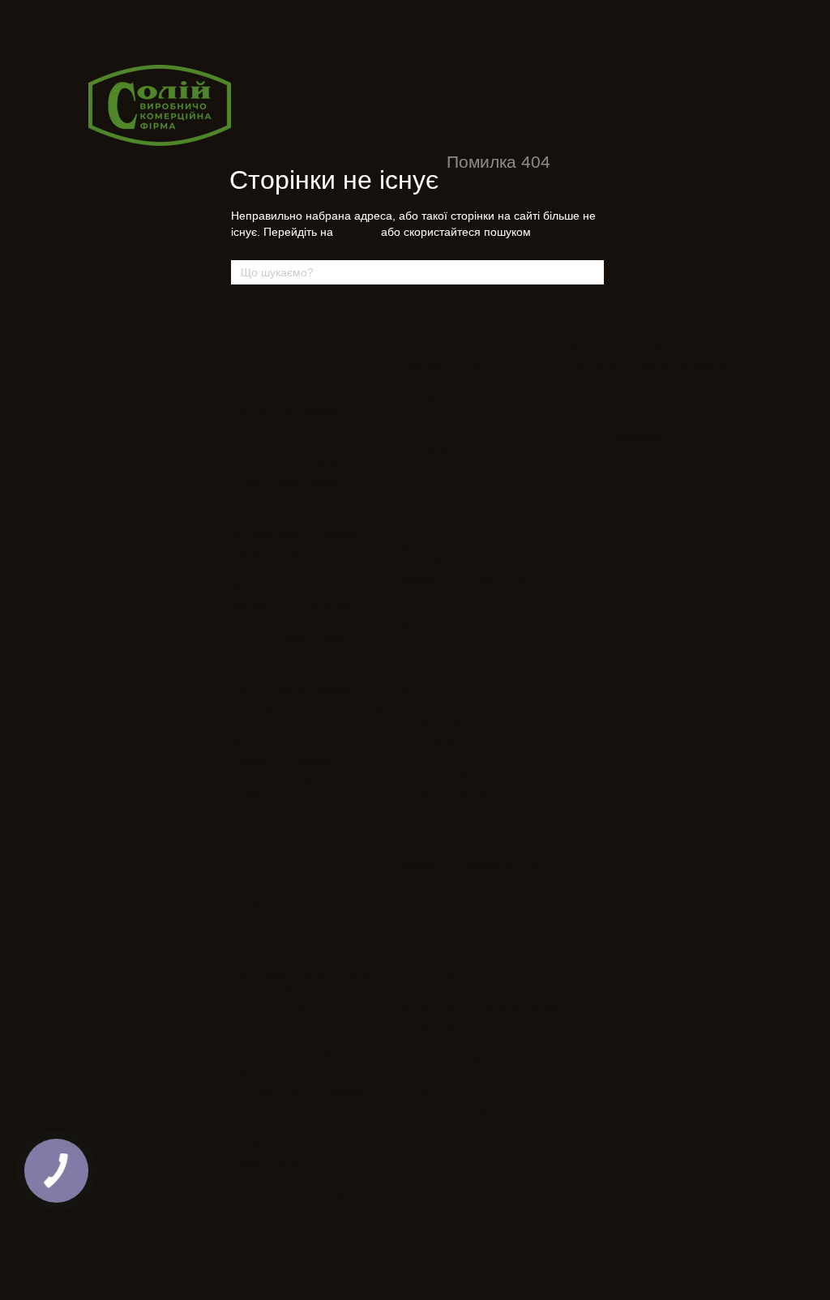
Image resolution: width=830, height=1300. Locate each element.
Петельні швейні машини (292, 637)
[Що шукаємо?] (591, 272)
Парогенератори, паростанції (468, 330)
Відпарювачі (428, 450)
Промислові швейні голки (460, 1110)
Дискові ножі (262, 940)
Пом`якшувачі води (445, 468)
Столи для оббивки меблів (463, 776)
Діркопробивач (266, 957)
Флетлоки (255, 744)
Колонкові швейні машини (294, 517)
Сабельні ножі (265, 1073)
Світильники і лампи (615, 419)
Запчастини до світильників (466, 1043)
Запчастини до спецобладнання (476, 1026)
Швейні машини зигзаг (285, 482)
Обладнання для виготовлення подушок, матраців (474, 667)
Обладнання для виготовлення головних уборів (474, 555)
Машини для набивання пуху (469, 864)
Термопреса (427, 432)
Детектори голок (271, 1007)
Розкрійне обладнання (295, 886)
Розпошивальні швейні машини (307, 708)
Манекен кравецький (616, 347)
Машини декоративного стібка (304, 588)
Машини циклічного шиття (294, 570)
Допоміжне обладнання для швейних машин (298, 849)
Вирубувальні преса (447, 812)
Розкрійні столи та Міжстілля (302, 1056)
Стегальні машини (442, 794)
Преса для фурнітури (450, 722)
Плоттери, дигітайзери (452, 829)
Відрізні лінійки (268, 922)
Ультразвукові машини (452, 758)
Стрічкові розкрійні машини (297, 1091)
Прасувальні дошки (446, 347)
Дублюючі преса (438, 414)
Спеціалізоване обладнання (478, 530)
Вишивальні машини (281, 761)
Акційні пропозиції (619, 467)
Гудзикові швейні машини (293, 446)
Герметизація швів (442, 740)
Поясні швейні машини (286, 654)
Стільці (583, 383)
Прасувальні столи (444, 365)
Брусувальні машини (282, 428)
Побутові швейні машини (291, 690)
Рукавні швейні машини (288, 726)
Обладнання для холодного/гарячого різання (300, 982)
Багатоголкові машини (285, 410)
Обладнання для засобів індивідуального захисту (458, 699)
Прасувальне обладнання (471, 312)
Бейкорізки (257, 904)
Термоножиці (262, 1127)
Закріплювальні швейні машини (308, 464)
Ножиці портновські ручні (292, 1180)
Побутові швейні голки (452, 1128)
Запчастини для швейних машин (478, 1008)
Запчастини (431, 927)
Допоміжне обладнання (632, 312)
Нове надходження (620, 529)
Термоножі (256, 1109)
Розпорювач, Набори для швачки (647, 365)
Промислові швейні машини (312, 312)
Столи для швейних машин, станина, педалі (299, 786)
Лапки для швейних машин (464, 1061)
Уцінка (583, 498)
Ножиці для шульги (278, 1163)
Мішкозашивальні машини (294, 534)
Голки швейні (436, 1091)
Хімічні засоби (600, 401)
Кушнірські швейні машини (296, 499)
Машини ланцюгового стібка (300, 552)
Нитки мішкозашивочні (620, 436)
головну (357, 231)
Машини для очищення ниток (469, 642)
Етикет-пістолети (607, 330)
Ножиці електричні (276, 1145)
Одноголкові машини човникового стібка (282, 337)
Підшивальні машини (282, 672)
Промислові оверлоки (284, 393)
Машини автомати (442, 847)
